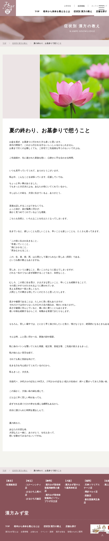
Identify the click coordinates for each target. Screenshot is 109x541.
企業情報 (67, 6)
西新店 (88, 495)
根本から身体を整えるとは (56, 11)
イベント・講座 (46, 532)
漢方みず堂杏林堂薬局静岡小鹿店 (52, 487)
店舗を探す (101, 11)
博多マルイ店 (91, 492)
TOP (37, 11)
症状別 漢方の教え (83, 11)
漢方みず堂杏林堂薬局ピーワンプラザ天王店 (52, 498)
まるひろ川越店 (33, 499)
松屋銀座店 (11, 484)
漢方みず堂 (17, 513)
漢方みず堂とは (11, 532)
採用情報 (81, 6)
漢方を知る (60, 532)
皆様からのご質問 (75, 532)
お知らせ (34, 532)
